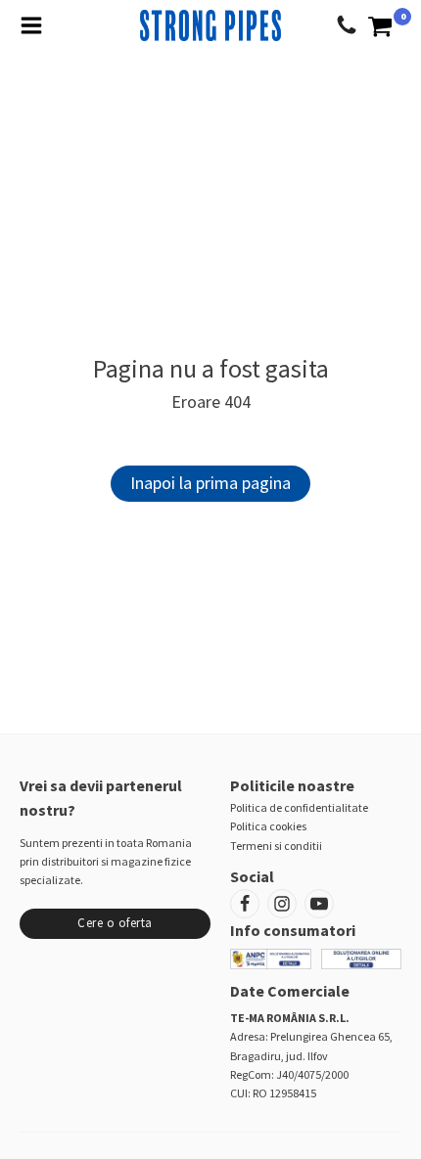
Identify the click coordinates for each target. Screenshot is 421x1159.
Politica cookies (268, 826)
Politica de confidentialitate (299, 807)
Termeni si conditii (276, 845)
